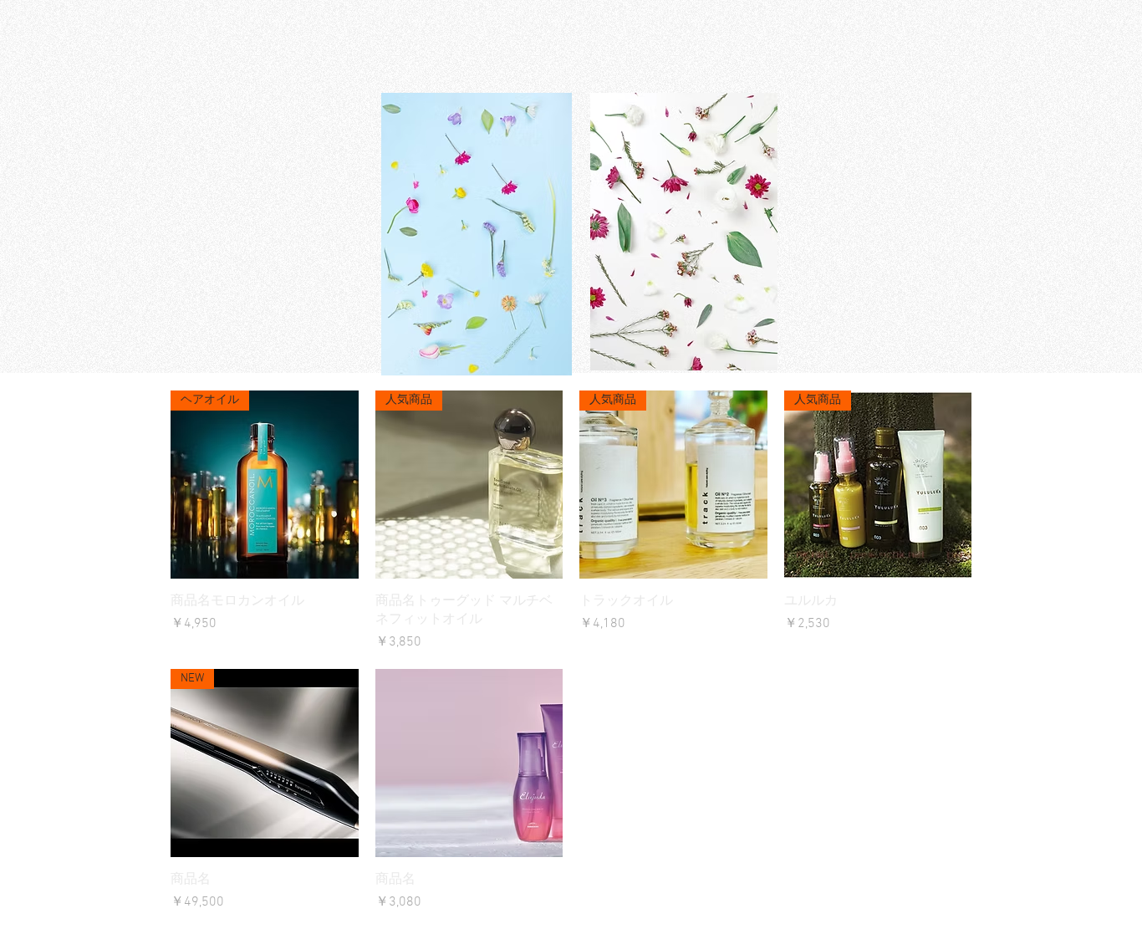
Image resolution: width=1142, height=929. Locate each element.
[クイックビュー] (469, 763)
